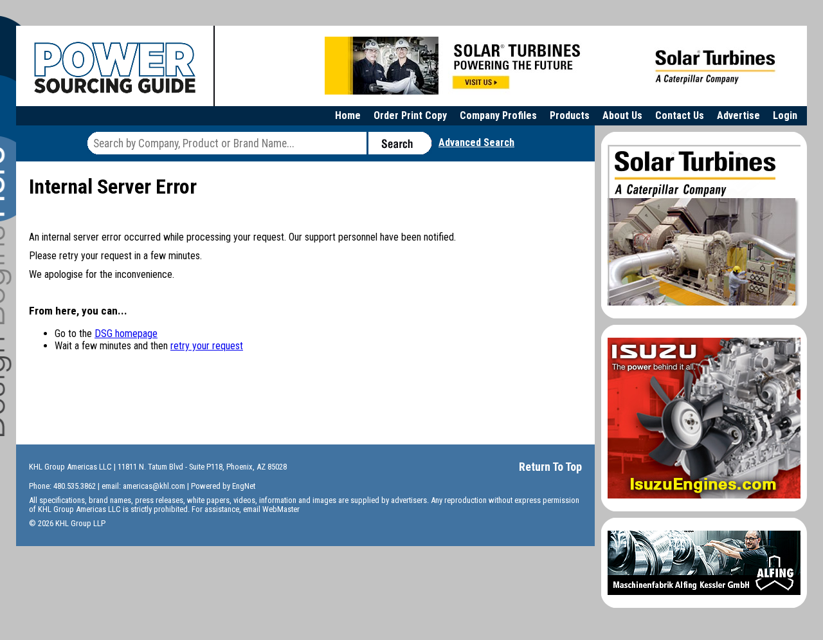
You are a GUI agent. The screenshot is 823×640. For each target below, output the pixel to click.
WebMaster (281, 509)
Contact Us (679, 115)
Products (570, 115)
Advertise (738, 115)
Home (348, 115)
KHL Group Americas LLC (70, 466)
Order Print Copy (410, 115)
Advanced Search (476, 142)
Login (785, 115)
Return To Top (550, 466)
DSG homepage (126, 333)
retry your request (206, 346)
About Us (622, 115)
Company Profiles (498, 115)
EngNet (243, 486)
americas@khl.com (154, 486)
